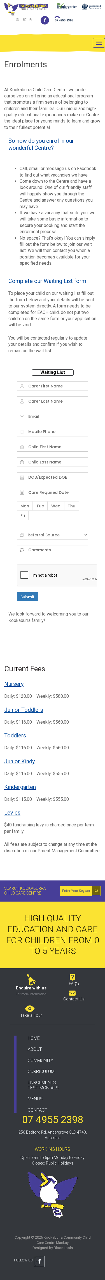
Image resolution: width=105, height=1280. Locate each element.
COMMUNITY (40, 1060)
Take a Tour (31, 1015)
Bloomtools (63, 1248)
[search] (96, 890)
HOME (34, 1038)
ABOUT (35, 1049)
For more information (31, 994)
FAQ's (74, 983)
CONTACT (37, 1110)
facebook (45, 20)
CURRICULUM (41, 1071)
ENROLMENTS (42, 1082)
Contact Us (74, 999)
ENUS (37, 1098)
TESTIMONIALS (43, 1088)
